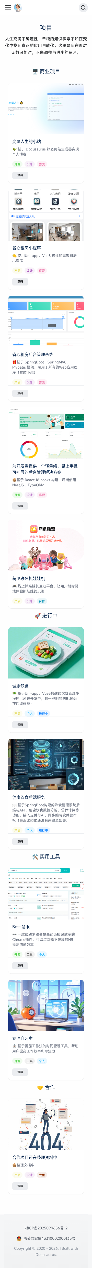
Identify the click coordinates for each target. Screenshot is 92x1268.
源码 (20, 175)
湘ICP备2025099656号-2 (46, 1228)
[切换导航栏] (8, 8)
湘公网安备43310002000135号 (49, 1238)
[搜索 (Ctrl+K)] (83, 7)
